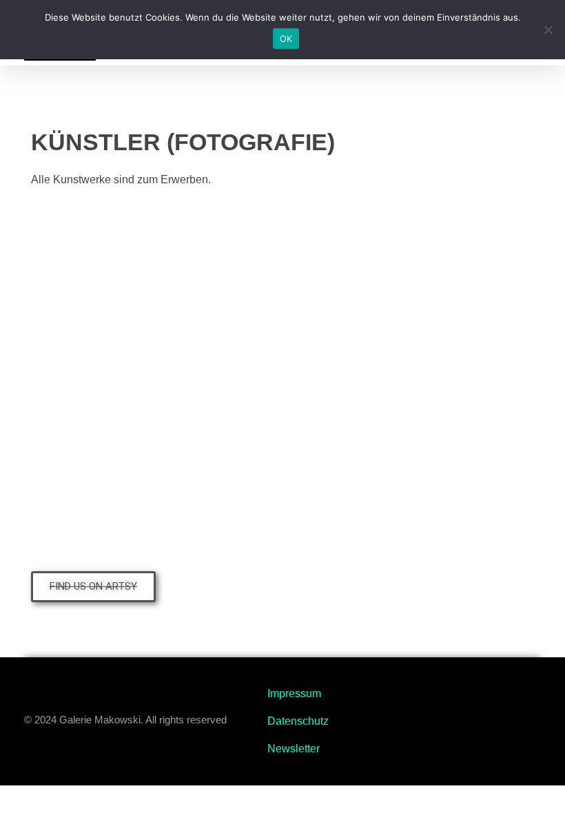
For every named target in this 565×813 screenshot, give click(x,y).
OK (286, 38)
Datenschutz (298, 721)
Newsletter (293, 748)
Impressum (294, 693)
